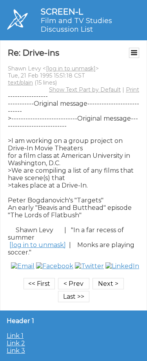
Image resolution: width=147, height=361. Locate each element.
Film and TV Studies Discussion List (76, 25)
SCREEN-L (62, 11)
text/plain (20, 82)
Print (132, 89)
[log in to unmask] (71, 68)
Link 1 (15, 335)
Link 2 (16, 343)
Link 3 (16, 350)
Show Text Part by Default (85, 89)
